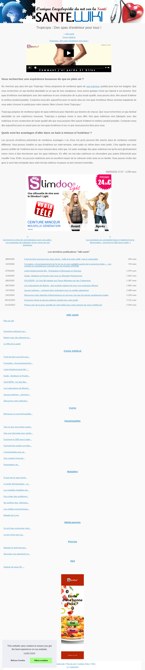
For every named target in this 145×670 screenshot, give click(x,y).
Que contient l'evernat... (14, 458)
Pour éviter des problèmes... (16, 496)
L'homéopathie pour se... (15, 452)
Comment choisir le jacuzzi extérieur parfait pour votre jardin (51, 300)
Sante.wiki (60, 664)
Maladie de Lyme (11, 515)
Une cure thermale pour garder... (18, 433)
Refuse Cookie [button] (18, 660)
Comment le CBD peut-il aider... (18, 439)
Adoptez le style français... (15, 547)
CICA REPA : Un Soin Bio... (15, 382)
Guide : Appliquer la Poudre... (17, 376)
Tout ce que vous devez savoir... (18, 427)
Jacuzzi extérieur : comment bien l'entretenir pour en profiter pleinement (56, 290)
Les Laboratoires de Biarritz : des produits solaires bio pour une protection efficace (61, 285)
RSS (93, 664)
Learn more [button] (29, 653)
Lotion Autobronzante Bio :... (16, 369)
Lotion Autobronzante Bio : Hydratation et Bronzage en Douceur (52, 271)
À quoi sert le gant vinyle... (15, 477)
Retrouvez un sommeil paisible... (18, 414)
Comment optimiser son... (15, 331)
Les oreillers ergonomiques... (17, 509)
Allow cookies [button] (41, 660)
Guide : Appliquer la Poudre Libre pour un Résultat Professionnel (53, 276)
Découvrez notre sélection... (16, 401)
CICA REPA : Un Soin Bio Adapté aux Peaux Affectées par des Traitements (57, 281)
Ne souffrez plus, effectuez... (16, 503)
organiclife (74, 667)
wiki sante (69, 34)
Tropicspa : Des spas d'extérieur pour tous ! (68, 41)
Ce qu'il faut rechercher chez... (17, 528)
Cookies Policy (84, 664)
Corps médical (68, 37)
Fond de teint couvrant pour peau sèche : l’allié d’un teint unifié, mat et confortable (61, 259)
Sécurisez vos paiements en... (17, 554)
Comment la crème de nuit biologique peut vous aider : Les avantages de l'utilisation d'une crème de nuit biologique (27, 242)
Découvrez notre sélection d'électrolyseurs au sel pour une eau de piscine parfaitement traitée (66, 295)
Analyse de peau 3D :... (14, 567)
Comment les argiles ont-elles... (18, 445)
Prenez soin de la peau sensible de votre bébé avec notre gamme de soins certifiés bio (63, 305)
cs (68, 667)
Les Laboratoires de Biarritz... (17, 388)
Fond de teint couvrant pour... (17, 357)
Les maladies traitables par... (16, 490)
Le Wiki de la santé (12, 344)
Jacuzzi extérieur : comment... (17, 394)
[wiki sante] (72, 11)
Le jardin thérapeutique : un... (17, 484)
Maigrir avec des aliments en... (17, 337)
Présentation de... (11, 464)
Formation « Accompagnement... (18, 363)
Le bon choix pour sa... (14, 534)
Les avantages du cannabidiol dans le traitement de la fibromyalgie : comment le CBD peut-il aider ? (110, 241)
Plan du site (9, 321)
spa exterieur (92, 86)
